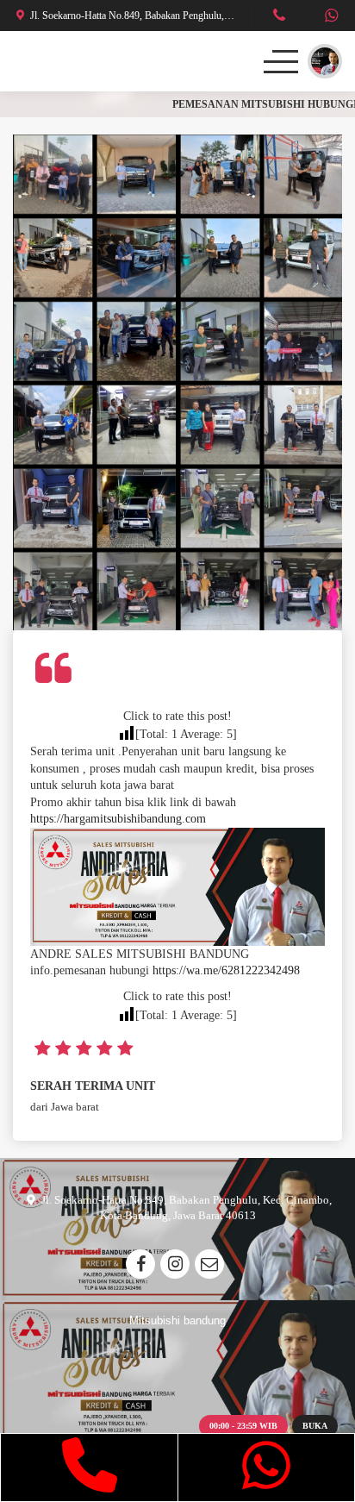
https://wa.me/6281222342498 (226, 970)
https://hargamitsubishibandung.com (118, 818)
